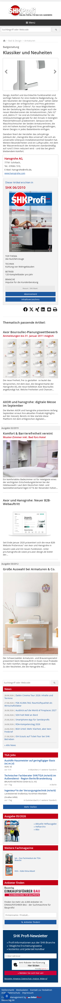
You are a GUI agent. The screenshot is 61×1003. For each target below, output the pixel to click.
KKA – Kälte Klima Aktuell (25, 871)
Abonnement (30, 294)
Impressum (27, 992)
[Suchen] (56, 29)
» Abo (36, 829)
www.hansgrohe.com (14, 173)
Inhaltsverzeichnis (30, 299)
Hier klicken (33, 965)
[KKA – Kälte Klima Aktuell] (10, 871)
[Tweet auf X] (31, 311)
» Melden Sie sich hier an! (30, 973)
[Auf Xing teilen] (37, 311)
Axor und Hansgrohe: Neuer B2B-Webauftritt (26, 502)
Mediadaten (22, 989)
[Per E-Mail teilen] (49, 309)
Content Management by (14, 997)
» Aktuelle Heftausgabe (45, 823)
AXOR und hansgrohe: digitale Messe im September (29, 404)
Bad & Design (15, 40)
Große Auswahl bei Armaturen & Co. (29, 569)
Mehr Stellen (30, 806)
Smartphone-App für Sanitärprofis (26, 719)
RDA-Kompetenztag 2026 (22, 724)
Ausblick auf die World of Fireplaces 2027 (30, 710)
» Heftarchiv (40, 826)
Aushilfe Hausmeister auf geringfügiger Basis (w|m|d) (29, 762)
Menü (32, 22)
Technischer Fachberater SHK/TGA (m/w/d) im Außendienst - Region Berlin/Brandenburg (30, 777)
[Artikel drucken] (55, 309)
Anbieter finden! (31, 922)
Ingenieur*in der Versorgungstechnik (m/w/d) (30, 790)
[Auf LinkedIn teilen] (43, 311)
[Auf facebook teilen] (25, 311)
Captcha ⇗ (41, 969)
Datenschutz (14, 992)
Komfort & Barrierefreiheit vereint (28, 433)
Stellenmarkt (7, 989)
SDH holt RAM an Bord (21, 715)
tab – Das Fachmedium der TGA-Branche (28, 859)
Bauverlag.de (8, 1000)
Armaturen (29, 40)
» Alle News (10, 745)
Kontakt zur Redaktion (41, 989)
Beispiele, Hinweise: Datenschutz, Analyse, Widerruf (25, 978)
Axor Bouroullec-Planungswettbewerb (30, 332)
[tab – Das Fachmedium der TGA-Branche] (10, 859)
